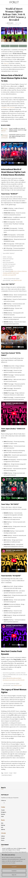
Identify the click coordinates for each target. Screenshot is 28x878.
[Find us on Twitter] (4, 803)
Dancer (6, 773)
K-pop (11, 773)
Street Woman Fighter (7, 775)
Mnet (15, 773)
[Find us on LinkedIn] (11, 803)
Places (2, 840)
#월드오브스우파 (15, 271)
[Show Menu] (1, 2)
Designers (3, 812)
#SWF (17, 273)
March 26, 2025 (18, 280)
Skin (2, 823)
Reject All (14, 874)
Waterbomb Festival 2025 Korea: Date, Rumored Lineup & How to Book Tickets (17, 136)
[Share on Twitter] (5, 46)
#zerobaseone (6, 680)
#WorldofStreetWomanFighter (13, 678)
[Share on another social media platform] (23, 46)
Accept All (14, 866)
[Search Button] (26, 2)
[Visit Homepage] (14, 2)
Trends (3, 810)
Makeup (3, 825)
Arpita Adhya (10, 23)
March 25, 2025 (18, 685)
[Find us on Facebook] (1, 803)
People (3, 838)
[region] (14, 865)
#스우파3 (22, 271)
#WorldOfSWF (8, 273)
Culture (3, 836)
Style (2, 816)
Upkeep (3, 829)
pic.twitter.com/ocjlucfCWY (9, 275)
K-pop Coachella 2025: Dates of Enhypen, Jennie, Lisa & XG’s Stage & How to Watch (18, 130)
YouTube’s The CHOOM (8, 107)
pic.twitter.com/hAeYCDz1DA (17, 680)
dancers (6, 63)
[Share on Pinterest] (14, 46)
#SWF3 (14, 273)
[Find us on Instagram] (6, 803)
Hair (2, 827)
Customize (14, 870)
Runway (3, 814)
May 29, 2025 (18, 23)
